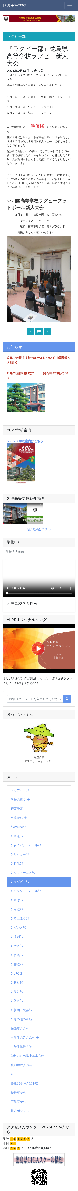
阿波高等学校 (14, 5)
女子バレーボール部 (27, 845)
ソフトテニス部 (24, 873)
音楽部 (18, 955)
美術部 (18, 992)
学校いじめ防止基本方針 (27, 1056)
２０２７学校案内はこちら (25, 441)
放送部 (18, 946)
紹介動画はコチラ (39, 529)
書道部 (18, 964)
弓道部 (18, 909)
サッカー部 (21, 854)
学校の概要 (19, 799)
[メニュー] (69, 5)
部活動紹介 (19, 827)
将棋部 (18, 982)
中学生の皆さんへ (23, 1037)
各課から (17, 818)
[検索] (67, 699)
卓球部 (18, 900)
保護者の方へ (20, 1028)
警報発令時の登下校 (24, 1083)
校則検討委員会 (21, 1065)
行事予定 (17, 808)
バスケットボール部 (27, 891)
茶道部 (18, 1001)
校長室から (18, 1092)
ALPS (14, 1074)
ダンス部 (19, 927)
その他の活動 (22, 1019)
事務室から (18, 1101)
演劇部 (18, 937)
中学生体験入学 (21, 1047)
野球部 (18, 863)
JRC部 (18, 973)
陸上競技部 (21, 918)
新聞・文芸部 (22, 1010)
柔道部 (18, 836)
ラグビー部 (21, 882)
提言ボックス (20, 1111)
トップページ (20, 790)
